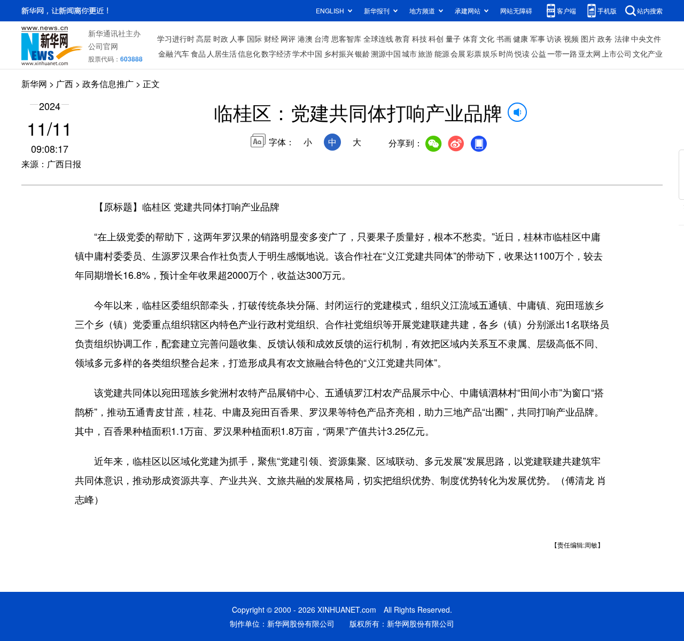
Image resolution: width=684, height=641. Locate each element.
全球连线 (378, 38)
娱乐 (490, 53)
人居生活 (222, 53)
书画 (503, 38)
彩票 (474, 53)
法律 (622, 38)
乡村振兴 (339, 53)
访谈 (554, 38)
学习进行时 (176, 38)
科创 (436, 38)
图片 (588, 38)
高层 (203, 38)
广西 (64, 83)
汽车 (181, 53)
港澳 (305, 38)
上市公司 (617, 53)
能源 (441, 53)
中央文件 (646, 38)
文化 (486, 38)
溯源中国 (386, 53)
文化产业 (648, 53)
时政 (220, 38)
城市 (409, 53)
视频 (571, 38)
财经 (271, 38)
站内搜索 (650, 10)
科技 (419, 38)
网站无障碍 (516, 10)
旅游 (425, 53)
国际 (254, 38)
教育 (402, 38)
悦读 (522, 53)
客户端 (566, 10)
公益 (538, 53)
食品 (198, 53)
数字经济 (276, 53)
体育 (470, 38)
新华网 (34, 83)
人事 (237, 38)
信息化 (249, 53)
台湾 (321, 38)
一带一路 (562, 53)
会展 (457, 53)
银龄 (362, 53)
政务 (604, 38)
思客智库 (346, 38)
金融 (165, 53)
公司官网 (103, 46)
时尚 (506, 53)
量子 (453, 38)
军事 (537, 38)
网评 (288, 38)
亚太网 (589, 53)
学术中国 (307, 53)
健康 (520, 38)
